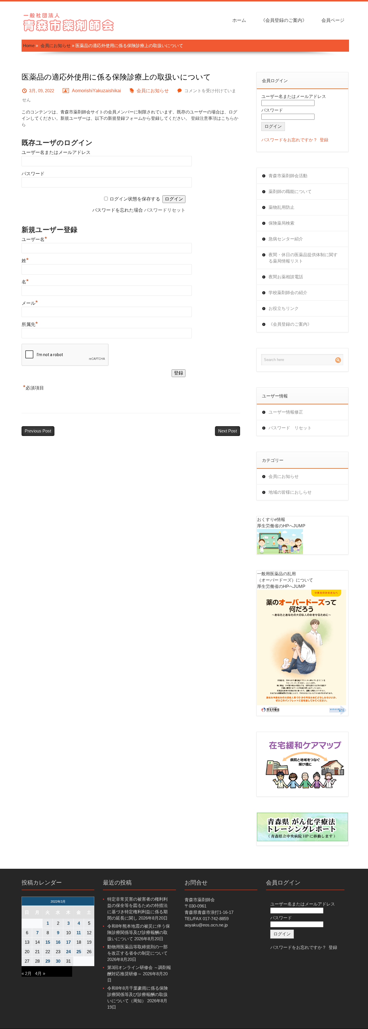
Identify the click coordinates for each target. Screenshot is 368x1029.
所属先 (30, 324)
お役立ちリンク (284, 308)
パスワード (33, 173)
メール (30, 303)
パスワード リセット (290, 427)
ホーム (239, 20)
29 (47, 961)
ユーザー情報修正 (286, 412)
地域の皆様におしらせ (290, 492)
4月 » (40, 973)
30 (58, 961)
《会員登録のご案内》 (284, 20)
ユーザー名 (34, 239)
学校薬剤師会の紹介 (288, 292)
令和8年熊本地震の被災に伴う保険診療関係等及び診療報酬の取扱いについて (138, 932)
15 (47, 942)
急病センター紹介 (286, 238)
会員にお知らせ (56, 45)
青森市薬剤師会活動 (288, 175)
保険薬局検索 (281, 223)
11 (78, 932)
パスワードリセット (164, 210)
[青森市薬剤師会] (69, 21)
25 (78, 951)
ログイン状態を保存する (135, 198)
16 (58, 942)
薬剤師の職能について (290, 191)
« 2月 (27, 973)
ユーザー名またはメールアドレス (56, 152)
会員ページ (332, 20)
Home (28, 45)
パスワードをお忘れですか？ (289, 139)
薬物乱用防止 (281, 207)
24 (68, 951)
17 (68, 942)
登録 (324, 139)
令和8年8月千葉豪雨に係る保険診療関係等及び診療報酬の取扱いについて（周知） (137, 994)
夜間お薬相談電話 (286, 276)
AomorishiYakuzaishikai (96, 90)
